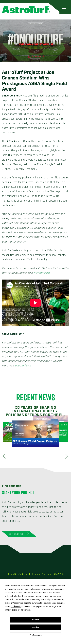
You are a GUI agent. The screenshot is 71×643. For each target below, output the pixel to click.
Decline (35, 627)
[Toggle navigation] (64, 8)
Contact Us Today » (49, 574)
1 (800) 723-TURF (19, 574)
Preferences (36, 635)
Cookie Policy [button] (16, 606)
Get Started (16, 534)
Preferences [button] (25, 610)
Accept (35, 620)
